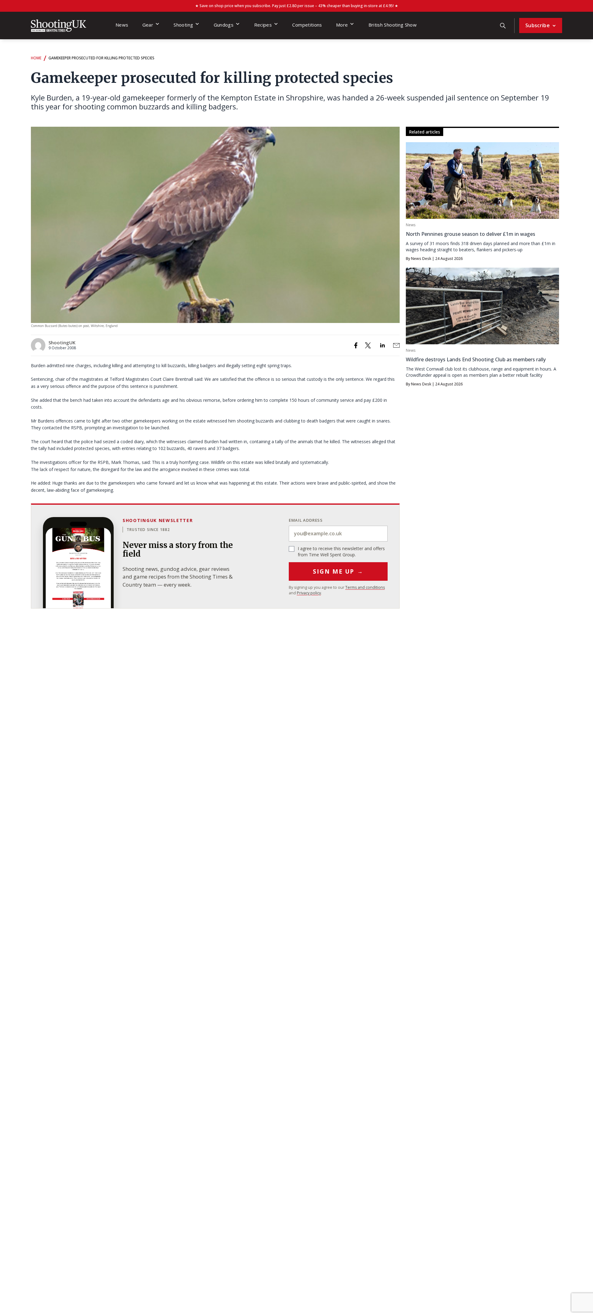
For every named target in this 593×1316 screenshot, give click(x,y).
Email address (306, 520)
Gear (147, 25)
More (342, 25)
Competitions (307, 25)
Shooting (183, 25)
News (122, 25)
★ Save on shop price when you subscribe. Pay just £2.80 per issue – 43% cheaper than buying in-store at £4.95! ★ (296, 5)
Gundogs (224, 25)
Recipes (263, 25)
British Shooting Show (392, 25)
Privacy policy (309, 593)
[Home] (58, 25)
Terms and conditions (365, 587)
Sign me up (338, 571)
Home (36, 58)
